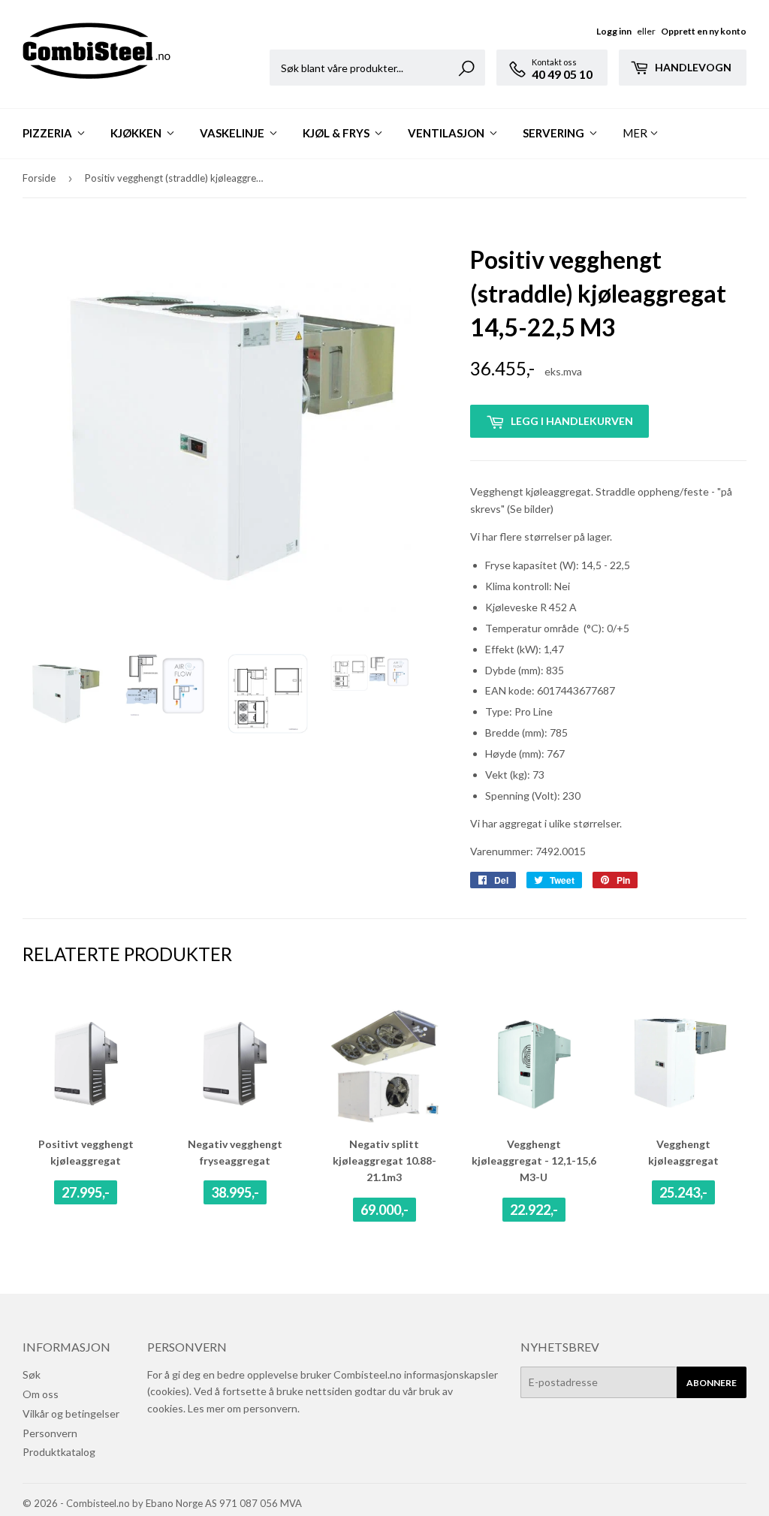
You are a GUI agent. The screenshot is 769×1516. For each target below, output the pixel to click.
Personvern (50, 1433)
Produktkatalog (59, 1451)
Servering (555, 133)
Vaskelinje (233, 133)
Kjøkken (137, 133)
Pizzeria (48, 133)
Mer (635, 133)
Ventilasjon (447, 133)
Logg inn (614, 31)
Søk (32, 1374)
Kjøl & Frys (337, 133)
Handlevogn (692, 67)
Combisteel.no (98, 1503)
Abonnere (711, 1382)
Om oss (41, 1394)
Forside (39, 178)
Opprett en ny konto (703, 31)
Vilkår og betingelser (71, 1413)
